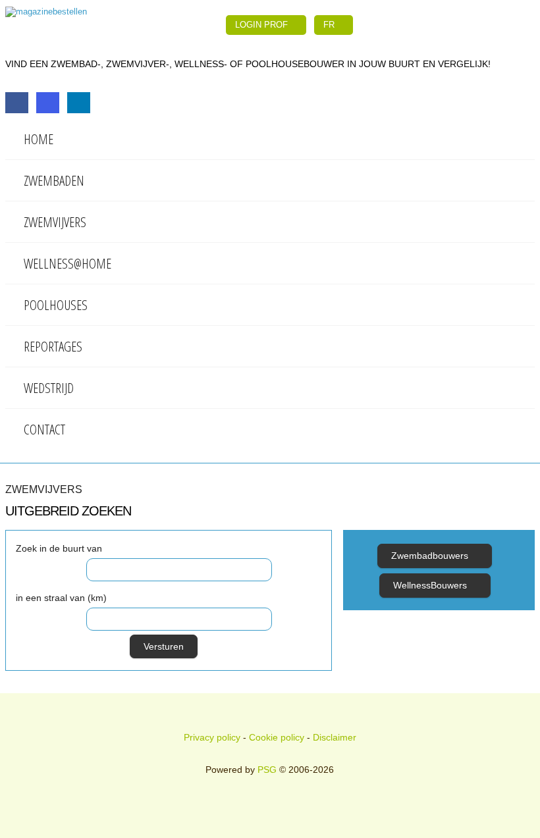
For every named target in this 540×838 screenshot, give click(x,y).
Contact (44, 429)
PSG (267, 769)
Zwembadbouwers (431, 555)
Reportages (53, 346)
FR (330, 25)
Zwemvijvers (55, 222)
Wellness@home (67, 263)
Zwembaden (54, 180)
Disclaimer (334, 737)
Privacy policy (212, 737)
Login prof (262, 25)
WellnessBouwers (431, 585)
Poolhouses (56, 305)
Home (38, 139)
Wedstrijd (49, 388)
